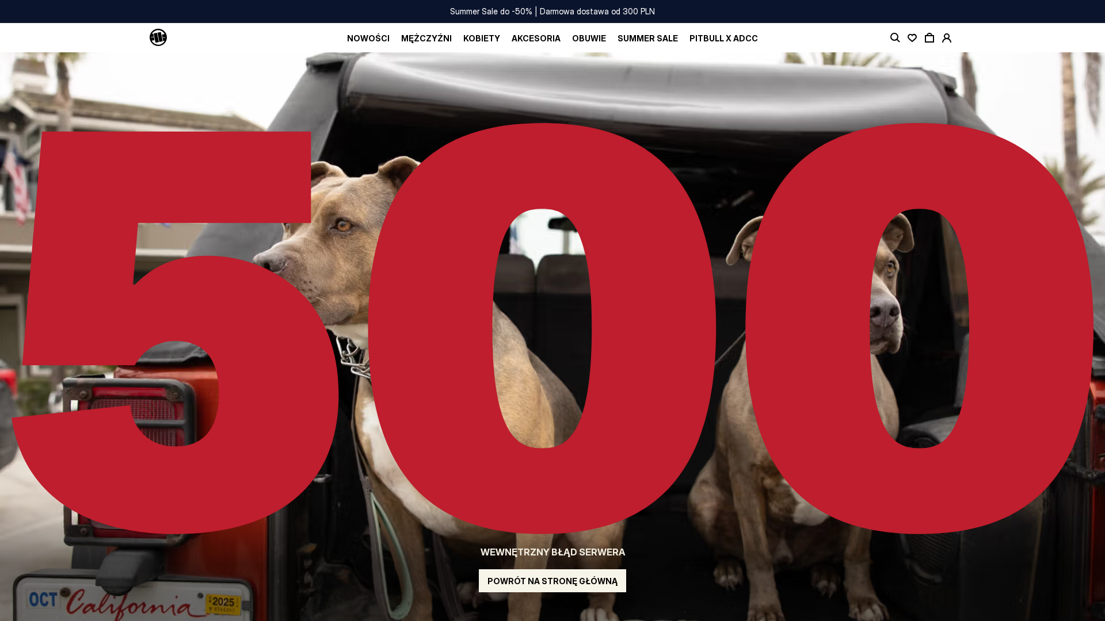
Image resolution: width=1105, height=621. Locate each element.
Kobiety (481, 38)
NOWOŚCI (368, 38)
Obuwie (589, 38)
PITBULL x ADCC (723, 38)
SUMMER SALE (648, 38)
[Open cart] (929, 38)
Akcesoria (536, 38)
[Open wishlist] (912, 38)
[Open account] (946, 38)
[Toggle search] (895, 38)
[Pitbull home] (158, 38)
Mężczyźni (426, 38)
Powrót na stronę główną (552, 581)
